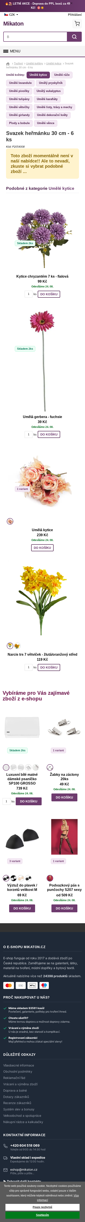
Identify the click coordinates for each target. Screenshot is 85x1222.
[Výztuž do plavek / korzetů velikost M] (22, 846)
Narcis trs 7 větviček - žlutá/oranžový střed (42, 654)
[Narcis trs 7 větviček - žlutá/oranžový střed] (42, 600)
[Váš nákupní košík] (77, 23)
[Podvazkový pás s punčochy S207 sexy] (64, 846)
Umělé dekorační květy (52, 115)
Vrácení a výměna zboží (20, 1084)
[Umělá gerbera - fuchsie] (42, 359)
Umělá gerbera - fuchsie (42, 417)
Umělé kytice (38, 74)
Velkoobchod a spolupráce (22, 1115)
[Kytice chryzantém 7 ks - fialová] (42, 236)
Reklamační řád (14, 1078)
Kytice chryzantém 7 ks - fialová (42, 276)
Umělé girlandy (19, 115)
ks (35, 294)
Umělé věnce (45, 123)
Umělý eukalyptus (49, 91)
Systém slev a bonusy (18, 1109)
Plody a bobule (19, 123)
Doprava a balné (15, 1090)
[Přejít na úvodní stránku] (8, 63)
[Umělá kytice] (42, 482)
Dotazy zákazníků (16, 1097)
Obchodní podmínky (17, 1071)
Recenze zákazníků (17, 1103)
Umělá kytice (42, 530)
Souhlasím (42, 1215)
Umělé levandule (20, 83)
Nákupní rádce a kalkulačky (23, 1122)
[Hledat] (74, 37)
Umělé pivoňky (19, 91)
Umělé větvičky (19, 107)
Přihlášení (75, 14)
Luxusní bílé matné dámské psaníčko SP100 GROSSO (22, 779)
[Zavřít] (72, 4)
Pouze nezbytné (42, 1207)
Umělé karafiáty (47, 99)
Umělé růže (62, 74)
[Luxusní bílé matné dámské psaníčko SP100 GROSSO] (22, 735)
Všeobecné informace (18, 1065)
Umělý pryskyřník (51, 83)
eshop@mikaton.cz (23, 1169)
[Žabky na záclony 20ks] (64, 735)
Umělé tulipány (19, 99)
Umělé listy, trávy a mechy (54, 107)
